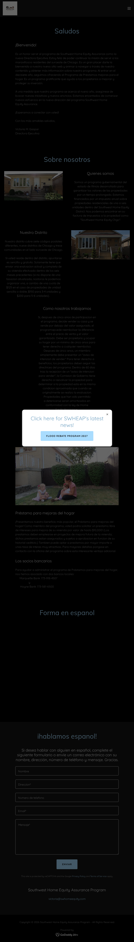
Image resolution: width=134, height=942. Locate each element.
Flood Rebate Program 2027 (67, 436)
